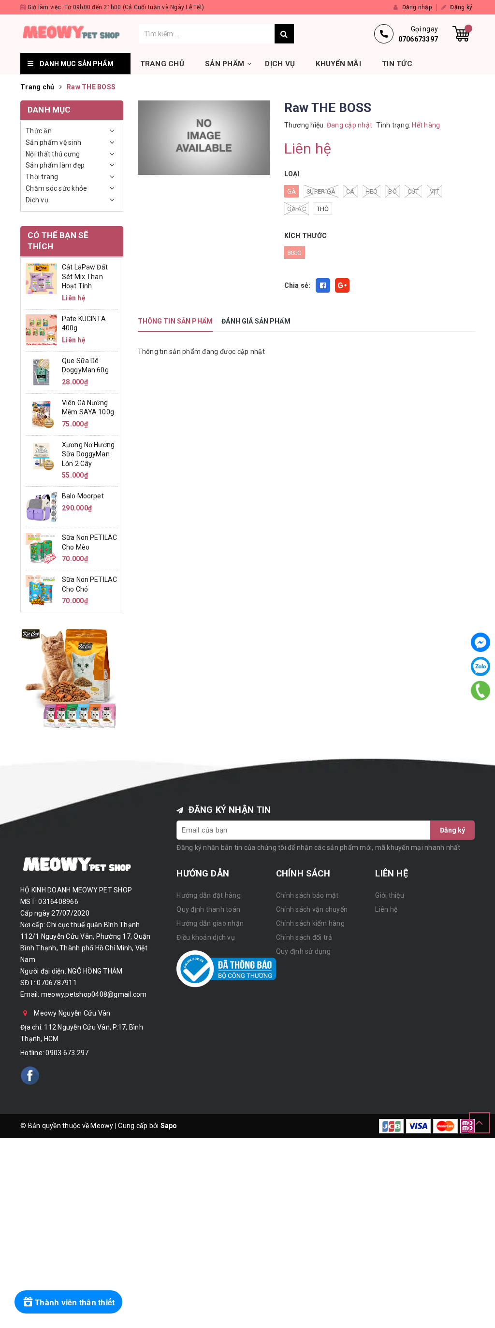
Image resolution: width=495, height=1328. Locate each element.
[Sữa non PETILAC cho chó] (41, 590)
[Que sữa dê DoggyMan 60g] (41, 371)
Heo (371, 191)
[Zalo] (480, 666)
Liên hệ (386, 909)
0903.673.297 (66, 1053)
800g (294, 252)
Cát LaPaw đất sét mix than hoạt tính (85, 276)
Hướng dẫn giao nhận (210, 923)
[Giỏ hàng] (461, 33)
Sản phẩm (224, 63)
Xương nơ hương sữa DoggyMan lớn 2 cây (88, 454)
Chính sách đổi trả (304, 937)
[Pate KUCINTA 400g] (41, 329)
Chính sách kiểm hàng (310, 923)
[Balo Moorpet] (41, 506)
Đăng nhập (416, 7)
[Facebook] (480, 642)
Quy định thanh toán (208, 909)
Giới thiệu (389, 895)
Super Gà (320, 191)
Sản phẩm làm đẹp (55, 165)
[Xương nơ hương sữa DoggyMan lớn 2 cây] (41, 455)
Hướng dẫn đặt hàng (208, 895)
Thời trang (42, 177)
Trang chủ (162, 63)
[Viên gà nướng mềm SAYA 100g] (41, 413)
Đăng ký (460, 7)
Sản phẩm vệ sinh (53, 142)
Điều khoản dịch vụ (205, 937)
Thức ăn (39, 131)
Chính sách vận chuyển (312, 909)
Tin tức (397, 63)
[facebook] (30, 1075)
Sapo (168, 1126)
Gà (291, 191)
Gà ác (296, 208)
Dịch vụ (280, 63)
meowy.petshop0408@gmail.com (94, 994)
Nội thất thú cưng (53, 154)
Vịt (434, 191)
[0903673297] (481, 690)
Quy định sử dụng (303, 951)
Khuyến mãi (338, 63)
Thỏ (323, 208)
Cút (413, 191)
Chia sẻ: (297, 285)
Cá (350, 191)
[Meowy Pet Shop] (79, 33)
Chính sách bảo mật (307, 895)
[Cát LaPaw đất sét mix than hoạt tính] (41, 278)
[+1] (342, 285)
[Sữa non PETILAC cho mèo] (41, 548)
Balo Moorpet (83, 496)
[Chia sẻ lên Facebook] (323, 285)
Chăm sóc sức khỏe (56, 188)
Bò (392, 191)
